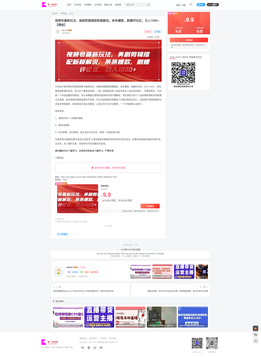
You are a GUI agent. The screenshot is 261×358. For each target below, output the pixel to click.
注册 (184, 5)
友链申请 (83, 338)
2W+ (76, 272)
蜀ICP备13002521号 (109, 342)
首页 (69, 4)
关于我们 (112, 338)
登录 (178, 5)
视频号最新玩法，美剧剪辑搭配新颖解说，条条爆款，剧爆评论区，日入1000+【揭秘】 (107, 22)
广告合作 (102, 338)
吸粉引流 (108, 4)
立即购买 (150, 206)
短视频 (118, 4)
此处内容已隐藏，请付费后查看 (109, 167)
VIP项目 (77, 4)
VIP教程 (87, 4)
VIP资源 (97, 4)
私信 (158, 31)
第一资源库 (98, 342)
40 (88, 272)
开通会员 (214, 4)
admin (64, 30)
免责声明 (93, 338)
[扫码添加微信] (255, 334)
